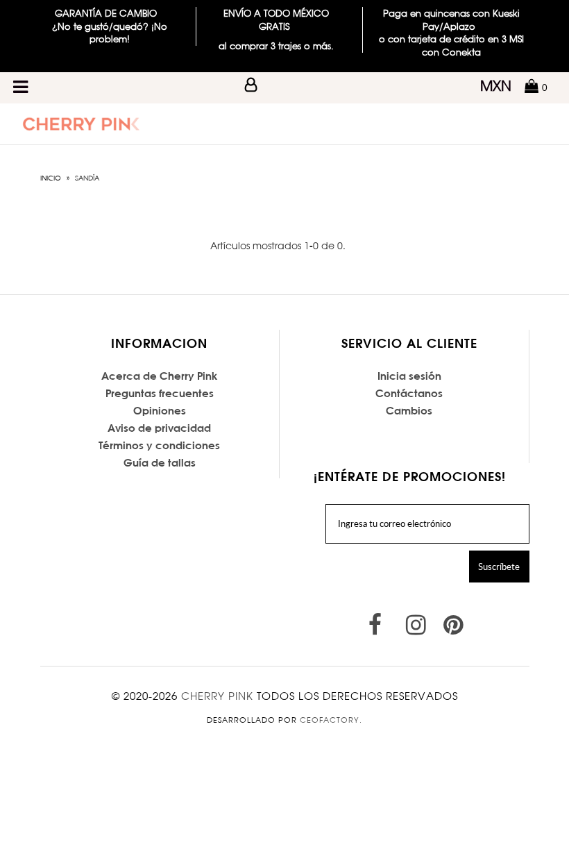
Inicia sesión (409, 376)
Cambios (409, 410)
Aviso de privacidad (159, 428)
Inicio (50, 178)
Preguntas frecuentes (159, 393)
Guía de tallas (160, 462)
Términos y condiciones (159, 445)
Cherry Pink (217, 696)
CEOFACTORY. (331, 720)
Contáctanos (409, 393)
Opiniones (159, 410)
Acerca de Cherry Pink (159, 376)
